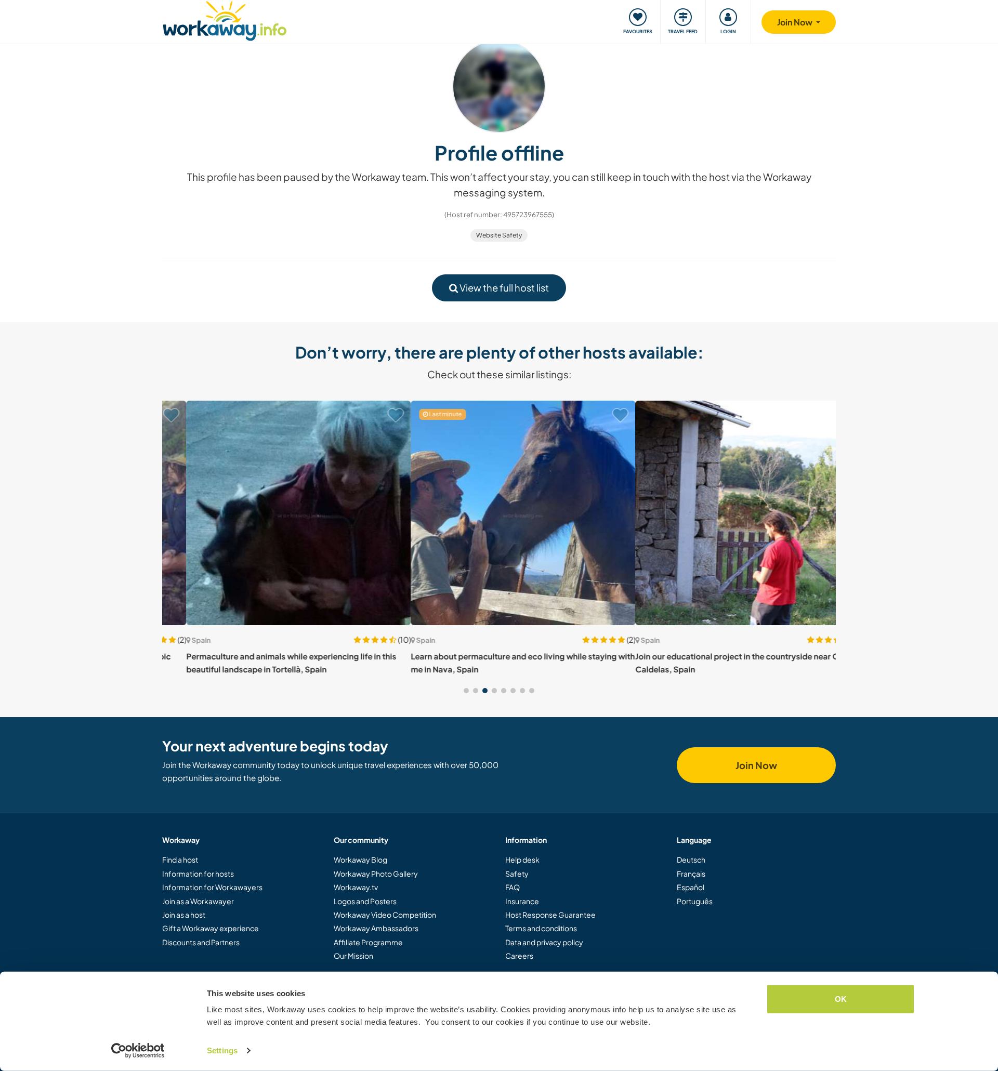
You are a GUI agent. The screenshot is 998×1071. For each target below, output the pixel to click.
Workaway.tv (356, 887)
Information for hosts (198, 873)
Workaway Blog (360, 859)
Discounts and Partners (201, 942)
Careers (519, 955)
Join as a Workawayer (198, 901)
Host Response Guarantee (550, 914)
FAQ (512, 887)
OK (841, 999)
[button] (466, 690)
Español (690, 887)
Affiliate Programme (368, 942)
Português (695, 901)
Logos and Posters (365, 901)
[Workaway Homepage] (224, 19)
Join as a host (183, 914)
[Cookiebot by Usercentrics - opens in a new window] (138, 1051)
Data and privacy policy (544, 942)
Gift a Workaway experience (210, 928)
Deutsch (691, 859)
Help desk (522, 859)
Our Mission (353, 955)
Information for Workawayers (212, 887)
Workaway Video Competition (385, 914)
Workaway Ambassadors (376, 928)
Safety (517, 873)
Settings (222, 1050)
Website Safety (499, 235)
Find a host (180, 859)
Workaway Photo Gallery (376, 873)
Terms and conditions (541, 928)
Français (691, 873)
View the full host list (503, 288)
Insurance (522, 901)
